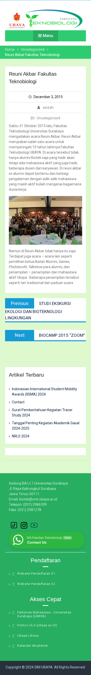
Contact (18, 402)
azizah (48, 107)
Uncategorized (48, 118)
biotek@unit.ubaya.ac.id (38, 499)
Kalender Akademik (32, 646)
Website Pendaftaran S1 (36, 573)
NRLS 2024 (20, 436)
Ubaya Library (28, 635)
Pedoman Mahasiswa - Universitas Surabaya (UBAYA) (44, 614)
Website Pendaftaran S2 (36, 584)
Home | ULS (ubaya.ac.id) (37, 625)
